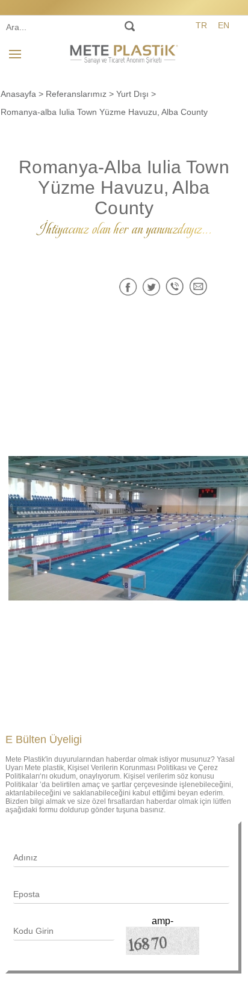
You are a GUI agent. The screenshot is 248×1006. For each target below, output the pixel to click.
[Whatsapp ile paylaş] (174, 286)
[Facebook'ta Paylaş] (127, 286)
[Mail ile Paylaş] (198, 286)
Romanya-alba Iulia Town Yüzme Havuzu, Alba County (104, 112)
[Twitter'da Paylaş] (151, 286)
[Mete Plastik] (124, 52)
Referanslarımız (76, 94)
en (223, 25)
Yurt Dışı (132, 94)
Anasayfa (18, 94)
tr (201, 25)
